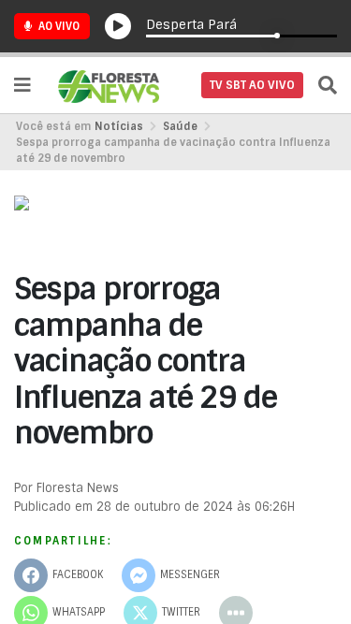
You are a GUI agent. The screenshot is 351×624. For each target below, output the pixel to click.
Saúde (180, 126)
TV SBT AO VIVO (252, 85)
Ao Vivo (58, 26)
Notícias (119, 126)
